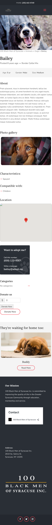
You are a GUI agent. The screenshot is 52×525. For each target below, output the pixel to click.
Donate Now (6, 306)
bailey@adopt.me (13, 269)
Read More (26, 368)
